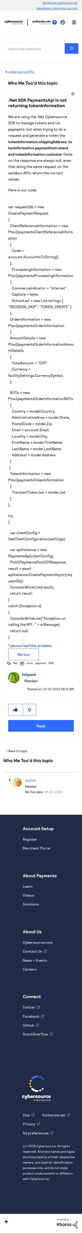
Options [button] (72, 93)
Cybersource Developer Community (14, 22)
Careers (29, 969)
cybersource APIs (21, 72)
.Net (15, 663)
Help (56, 22)
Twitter (29, 1007)
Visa (26, 1115)
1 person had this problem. (30, 645)
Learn (28, 886)
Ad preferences (36, 1133)
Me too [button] (24, 654)
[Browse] (71, 22)
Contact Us (32, 951)
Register (30, 839)
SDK (51, 663)
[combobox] (41, 48)
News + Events (35, 960)
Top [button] (6, 1221)
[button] (15, 709)
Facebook (31, 1016)
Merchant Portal (37, 848)
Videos (28, 895)
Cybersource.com (38, 942)
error (29, 663)
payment (40, 663)
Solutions (31, 904)
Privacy (29, 1124)
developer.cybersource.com (56, 8)
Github (28, 1025)
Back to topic (18, 751)
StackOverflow (35, 1034)
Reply (41, 726)
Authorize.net (53, 1115)
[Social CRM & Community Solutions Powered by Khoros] (67, 1223)
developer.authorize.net (59, 3)
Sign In (63, 22)
